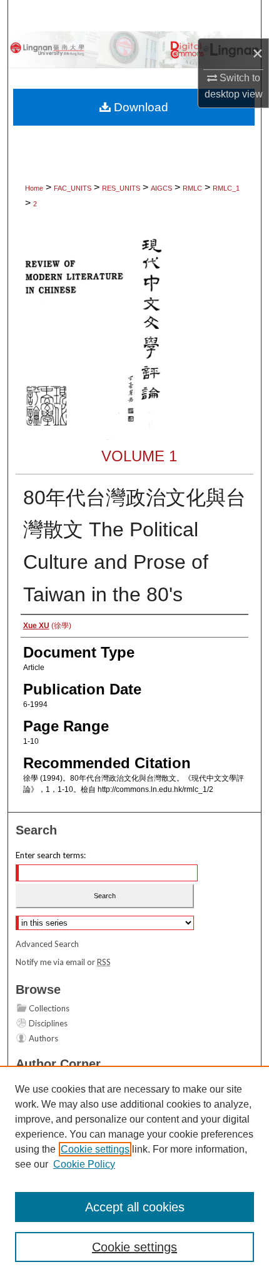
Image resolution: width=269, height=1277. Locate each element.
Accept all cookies (135, 1207)
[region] (134, 1171)
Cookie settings (95, 1149)
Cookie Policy (84, 1164)
